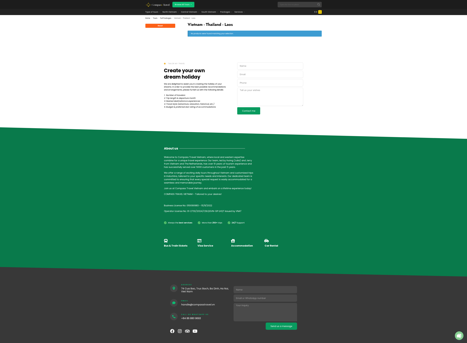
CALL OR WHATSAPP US (195, 314)
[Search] (319, 4)
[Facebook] (172, 331)
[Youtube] (195, 331)
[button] (318, 12)
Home (147, 18)
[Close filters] (176, 23)
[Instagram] (180, 331)
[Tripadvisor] (187, 331)
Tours (155, 18)
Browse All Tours (182, 4)
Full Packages (165, 18)
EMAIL (184, 301)
